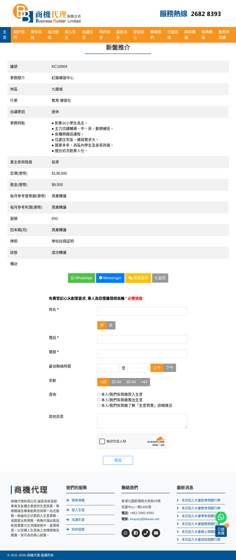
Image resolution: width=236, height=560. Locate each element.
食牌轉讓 (206, 34)
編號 (14, 67)
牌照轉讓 (189, 34)
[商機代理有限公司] (47, 13)
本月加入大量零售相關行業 (201, 516)
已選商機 (172, 34)
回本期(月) (18, 230)
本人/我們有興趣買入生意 (121, 394)
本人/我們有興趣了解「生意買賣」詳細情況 (136, 405)
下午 (169, 368)
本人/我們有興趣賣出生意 (121, 400)
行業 (14, 100)
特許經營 (104, 34)
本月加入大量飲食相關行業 (201, 500)
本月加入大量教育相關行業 (201, 508)
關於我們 (19, 34)
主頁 (4, 34)
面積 (14, 219)
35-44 (131, 382)
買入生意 (70, 34)
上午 (157, 368)
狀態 (14, 253)
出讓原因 (17, 112)
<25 (103, 382)
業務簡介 (17, 78)
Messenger (111, 278)
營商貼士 (138, 34)
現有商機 (36, 34)
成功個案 (53, 34)
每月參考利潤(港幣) (26, 207)
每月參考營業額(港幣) (28, 196)
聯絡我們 (155, 34)
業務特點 (17, 123)
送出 (118, 460)
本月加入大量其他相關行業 (201, 539)
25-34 (116, 382)
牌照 (14, 241)
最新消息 (121, 34)
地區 (14, 89)
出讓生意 (87, 34)
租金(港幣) (18, 185)
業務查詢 (140, 278)
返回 (161, 278)
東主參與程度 (21, 162)
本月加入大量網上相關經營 (201, 531)
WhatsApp (83, 278)
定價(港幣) (18, 173)
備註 (14, 264)
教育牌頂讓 (224, 34)
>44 (144, 382)
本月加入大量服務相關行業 (201, 524)
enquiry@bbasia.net (144, 519)
